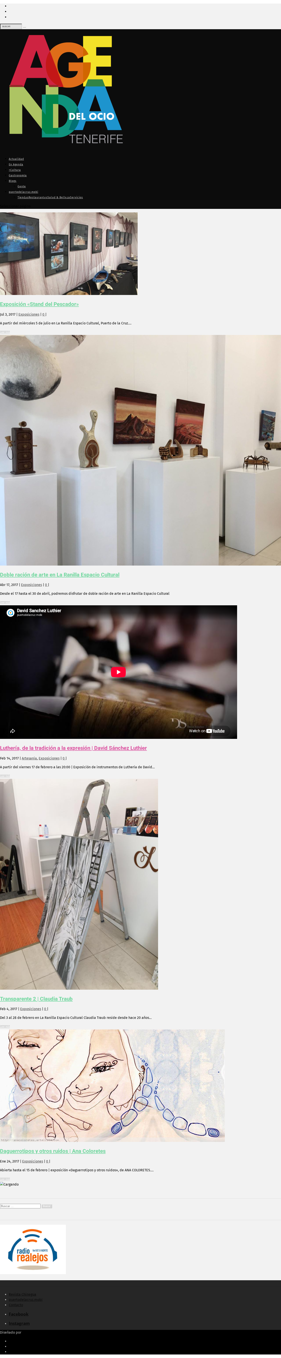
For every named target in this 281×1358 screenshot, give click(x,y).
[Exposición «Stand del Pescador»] (69, 294)
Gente (22, 186)
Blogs (12, 181)
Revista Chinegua (22, 1294)
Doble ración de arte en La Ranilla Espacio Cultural (59, 575)
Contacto (16, 1305)
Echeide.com (32, 1332)
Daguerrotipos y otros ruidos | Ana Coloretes (53, 1151)
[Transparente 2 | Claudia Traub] (79, 988)
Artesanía (29, 758)
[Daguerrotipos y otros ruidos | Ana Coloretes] (112, 1141)
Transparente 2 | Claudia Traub (36, 999)
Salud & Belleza (58, 197)
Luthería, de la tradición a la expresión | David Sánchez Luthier (73, 748)
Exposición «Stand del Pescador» (39, 304)
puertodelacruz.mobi (23, 191)
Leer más (5, 332)
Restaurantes (38, 197)
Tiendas (23, 197)
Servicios (76, 197)
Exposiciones (28, 314)
